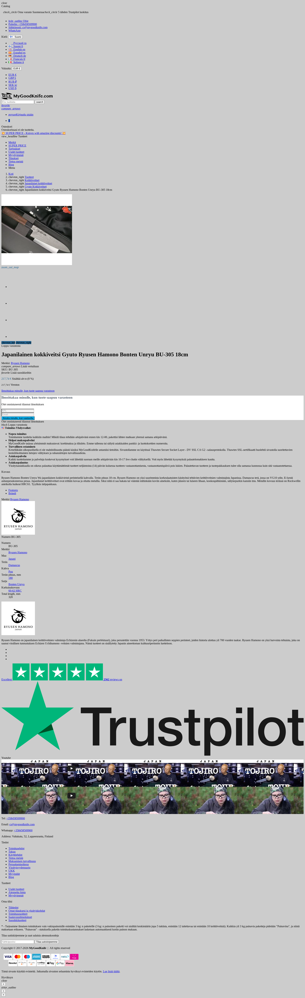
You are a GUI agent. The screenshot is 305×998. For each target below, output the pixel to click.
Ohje (18, 20)
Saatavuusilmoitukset (20, 917)
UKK (11, 870)
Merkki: (5, 363)
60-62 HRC (15, 590)
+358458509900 (15, 818)
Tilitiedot (13, 907)
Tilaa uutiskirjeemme (46, 942)
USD (12, 88)
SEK (12, 85)
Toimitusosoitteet (17, 913)
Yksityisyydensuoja (19, 867)
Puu (10, 571)
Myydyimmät (15, 895)
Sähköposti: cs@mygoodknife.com (27, 27)
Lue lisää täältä (111, 971)
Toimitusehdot (16, 848)
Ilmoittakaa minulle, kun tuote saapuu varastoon (28, 390)
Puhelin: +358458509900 (22, 24)
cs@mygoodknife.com (22, 824)
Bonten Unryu (16, 584)
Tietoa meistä (15, 857)
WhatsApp (14, 30)
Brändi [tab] (12, 493)
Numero (6, 536)
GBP (12, 77)
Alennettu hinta (17, 892)
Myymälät (14, 873)
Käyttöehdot (15, 854)
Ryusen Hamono (17, 552)
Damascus (14, 565)
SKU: (4, 369)
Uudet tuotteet (16, 889)
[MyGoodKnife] (27, 98)
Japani (12, 558)
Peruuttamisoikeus (18, 864)
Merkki (5, 499)
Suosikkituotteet (17, 920)
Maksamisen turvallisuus (22, 861)
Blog (11, 877)
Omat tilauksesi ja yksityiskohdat (26, 910)
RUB (12, 81)
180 (10, 577)
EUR (12, 74)
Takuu (12, 851)
